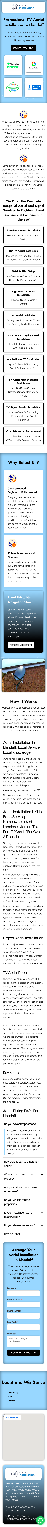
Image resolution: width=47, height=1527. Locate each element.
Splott (10, 1396)
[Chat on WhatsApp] (40, 1520)
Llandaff (11, 1400)
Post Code (12, 1322)
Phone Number (15, 1310)
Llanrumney (13, 1392)
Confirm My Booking (23, 1352)
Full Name (12, 1288)
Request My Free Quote (21, 645)
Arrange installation (23, 48)
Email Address (14, 1299)
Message (12, 1333)
